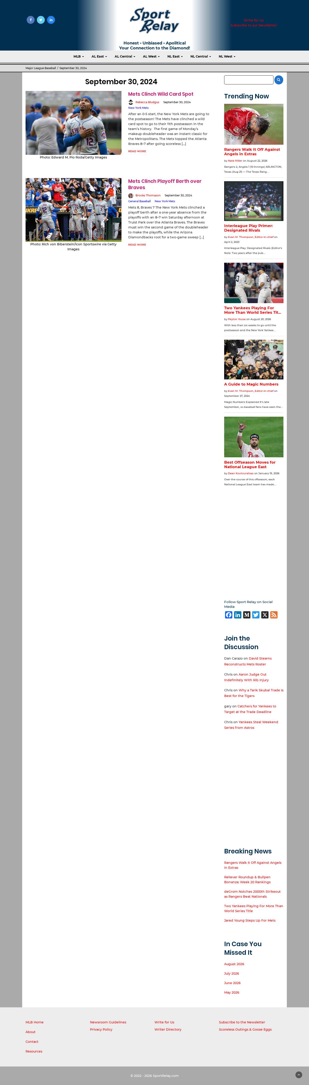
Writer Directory (167, 1029)
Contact (32, 1042)
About (31, 1032)
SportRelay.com (166, 1076)
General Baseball (139, 201)
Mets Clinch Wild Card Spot (160, 94)
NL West (226, 56)
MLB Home (35, 1022)
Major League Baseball (41, 68)
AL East (98, 56)
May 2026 (231, 992)
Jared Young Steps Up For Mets (250, 920)
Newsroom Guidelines (108, 1022)
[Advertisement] (254, 539)
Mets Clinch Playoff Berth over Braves (165, 184)
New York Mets (138, 107)
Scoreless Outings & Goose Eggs (245, 1029)
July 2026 (231, 973)
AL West (150, 56)
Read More (137, 151)
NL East (174, 56)
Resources (34, 1051)
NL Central (199, 56)
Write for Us (254, 20)
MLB (78, 56)
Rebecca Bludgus (147, 102)
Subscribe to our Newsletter (254, 25)
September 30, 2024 (177, 102)
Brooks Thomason (148, 195)
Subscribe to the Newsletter (242, 1022)
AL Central (124, 56)
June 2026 (232, 983)
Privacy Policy (101, 1029)
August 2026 (234, 964)
